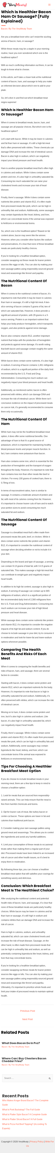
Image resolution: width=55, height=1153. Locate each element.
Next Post (27, 1019)
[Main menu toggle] (49, 5)
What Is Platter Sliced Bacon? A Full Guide (22, 1119)
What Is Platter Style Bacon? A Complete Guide (24, 1114)
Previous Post (27, 1011)
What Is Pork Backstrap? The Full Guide (21, 1109)
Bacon (4, 29)
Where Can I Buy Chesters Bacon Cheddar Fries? (24, 1060)
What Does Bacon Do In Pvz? (21, 1043)
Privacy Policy (37, 1141)
